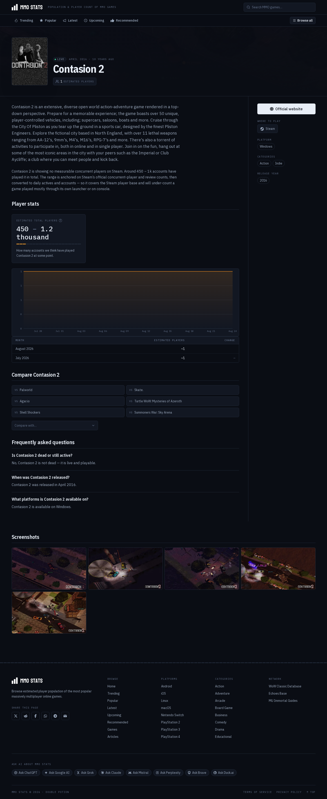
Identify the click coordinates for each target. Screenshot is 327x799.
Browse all (305, 20)
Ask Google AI (59, 773)
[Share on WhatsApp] (45, 716)
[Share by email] (65, 716)
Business (221, 715)
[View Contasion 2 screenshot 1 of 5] (49, 568)
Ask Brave (199, 773)
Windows (266, 147)
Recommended (127, 20)
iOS (163, 693)
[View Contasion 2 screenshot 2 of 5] (125, 568)
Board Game (224, 708)
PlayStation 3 (170, 729)
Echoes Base (278, 693)
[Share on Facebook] (35, 716)
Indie (278, 164)
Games (112, 729)
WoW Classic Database (285, 686)
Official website (289, 109)
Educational (223, 737)
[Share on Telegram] (55, 716)
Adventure (222, 693)
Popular (50, 20)
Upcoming (96, 20)
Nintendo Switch (172, 715)
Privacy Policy (289, 792)
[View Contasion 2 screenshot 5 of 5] (49, 613)
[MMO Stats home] (27, 7)
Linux (164, 701)
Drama (219, 729)
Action (264, 164)
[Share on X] (16, 716)
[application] (125, 302)
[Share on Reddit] (26, 716)
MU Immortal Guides (283, 701)
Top (313, 792)
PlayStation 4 (170, 737)
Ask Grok (87, 773)
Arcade (220, 701)
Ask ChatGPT (28, 773)
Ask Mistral (141, 773)
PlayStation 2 (170, 722)
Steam (270, 129)
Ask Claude (113, 773)
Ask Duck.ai (226, 773)
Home (111, 686)
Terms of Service (257, 792)
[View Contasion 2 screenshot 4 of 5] (278, 568)
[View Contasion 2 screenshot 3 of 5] (202, 568)
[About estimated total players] (60, 220)
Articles (112, 737)
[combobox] (55, 425)
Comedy (221, 722)
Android (166, 686)
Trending (26, 20)
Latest (73, 20)
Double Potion (57, 792)
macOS (166, 708)
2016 (263, 180)
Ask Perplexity (170, 773)
